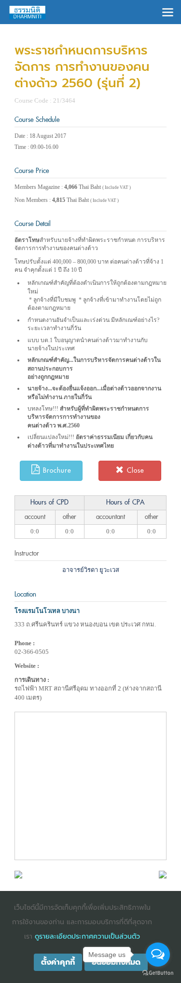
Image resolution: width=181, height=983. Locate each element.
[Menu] (168, 11)
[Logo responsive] (27, 12)
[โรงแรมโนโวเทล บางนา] (18, 873)
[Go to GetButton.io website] (157, 973)
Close (134, 470)
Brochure (55, 470)
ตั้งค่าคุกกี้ (58, 962)
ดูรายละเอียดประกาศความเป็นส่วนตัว (87, 936)
